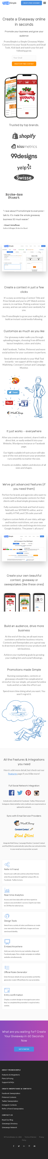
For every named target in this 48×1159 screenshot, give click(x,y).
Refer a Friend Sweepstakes (13, 1108)
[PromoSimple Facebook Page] (13, 1146)
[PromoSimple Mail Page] (34, 1146)
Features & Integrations (11, 1075)
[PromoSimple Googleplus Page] (24, 1146)
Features (12, 773)
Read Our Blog (7, 1120)
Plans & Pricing (7, 1078)
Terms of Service (30, 1137)
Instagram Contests (9, 1105)
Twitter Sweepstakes (10, 1101)
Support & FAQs (8, 1082)
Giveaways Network (9, 1127)
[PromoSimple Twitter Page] (19, 1146)
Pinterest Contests (9, 1097)
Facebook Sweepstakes (11, 1093)
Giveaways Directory (9, 1123)
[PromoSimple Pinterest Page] (29, 1146)
